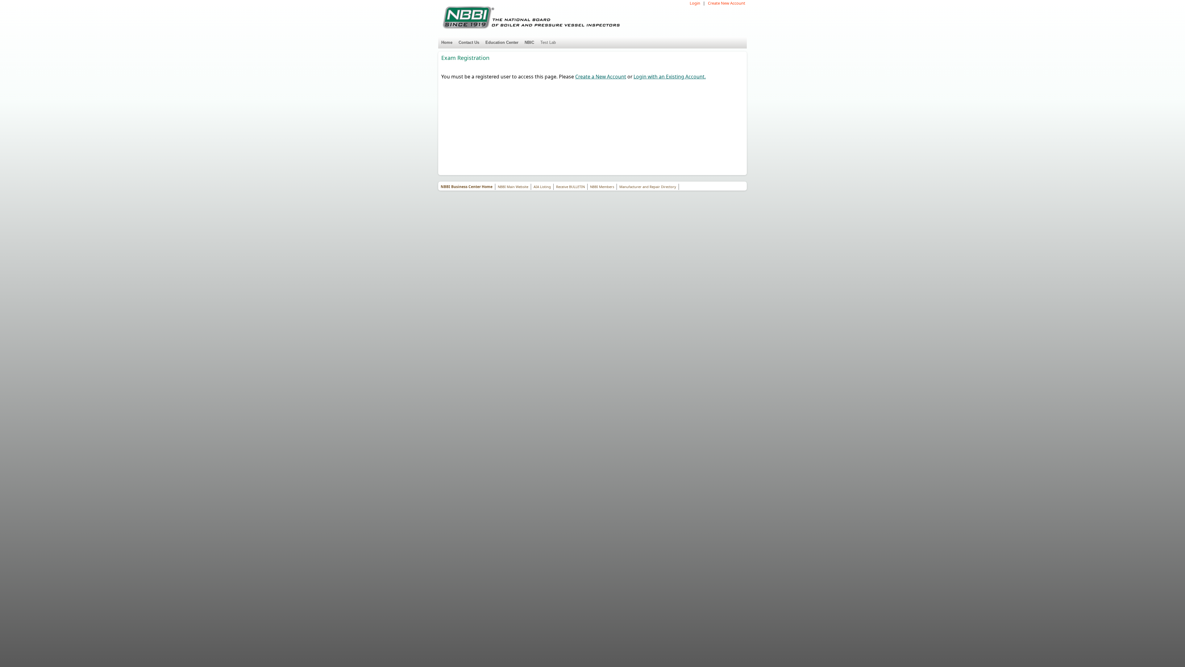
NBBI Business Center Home (467, 186)
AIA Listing (542, 186)
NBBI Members (602, 186)
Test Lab (548, 42)
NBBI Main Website (513, 186)
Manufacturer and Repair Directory (647, 186)
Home (446, 42)
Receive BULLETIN (570, 186)
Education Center (501, 42)
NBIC (529, 42)
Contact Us (469, 42)
